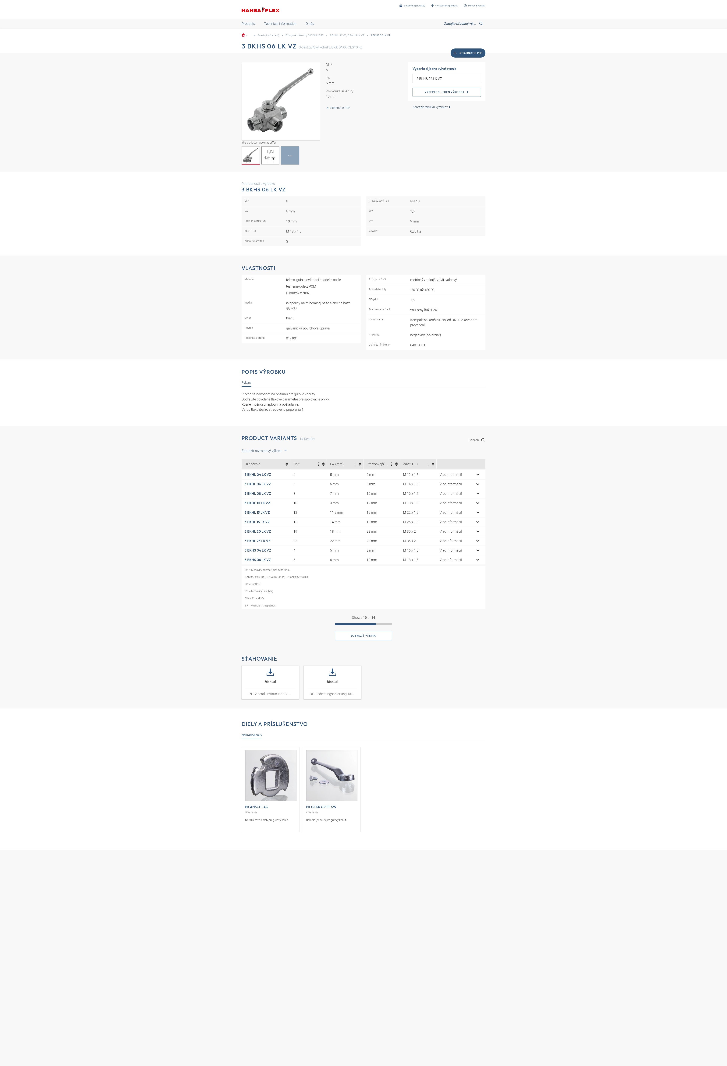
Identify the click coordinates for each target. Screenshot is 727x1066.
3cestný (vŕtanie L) (268, 35)
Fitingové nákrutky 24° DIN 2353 (304, 35)
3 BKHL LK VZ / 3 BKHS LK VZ (347, 35)
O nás (310, 23)
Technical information (280, 23)
